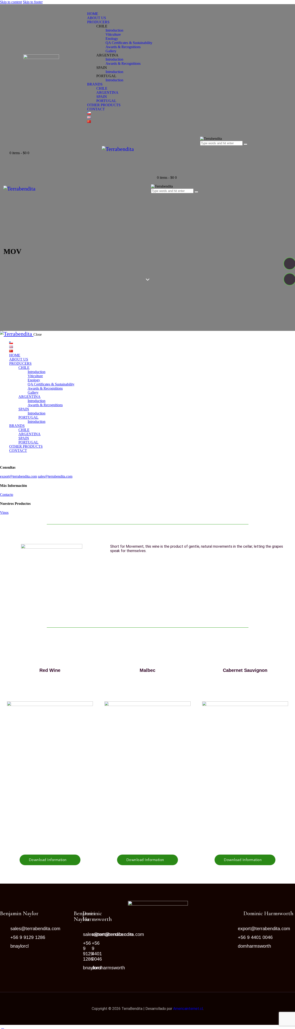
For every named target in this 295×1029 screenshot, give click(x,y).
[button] (50, 860)
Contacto (6, 495)
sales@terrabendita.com (55, 476)
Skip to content (11, 2)
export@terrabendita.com (18, 476)
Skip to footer (33, 2)
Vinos (4, 512)
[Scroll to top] (2, 1027)
